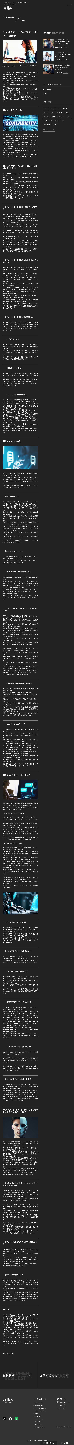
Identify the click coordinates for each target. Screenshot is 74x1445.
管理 (52, 109)
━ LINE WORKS (37, 1424)
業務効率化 (47, 125)
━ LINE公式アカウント (38, 1427)
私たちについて (62, 1402)
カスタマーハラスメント (57, 117)
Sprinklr (59, 113)
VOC (68, 117)
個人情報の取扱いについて (64, 1427)
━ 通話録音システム (38, 1405)
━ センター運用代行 (38, 1419)
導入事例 (60, 1399)
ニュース (59, 1405)
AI (58, 109)
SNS (55, 125)
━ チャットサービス (38, 1403)
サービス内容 (37, 1399)
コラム (59, 1409)
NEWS (57, 121)
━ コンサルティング (38, 1421)
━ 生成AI (35, 1413)
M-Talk (21, 66)
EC (63, 121)
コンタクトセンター (49, 113)
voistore (67, 113)
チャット (65, 109)
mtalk (25, 66)
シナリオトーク (32, 66)
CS (46, 109)
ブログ (14, 66)
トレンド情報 (47, 90)
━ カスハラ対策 (37, 1416)
